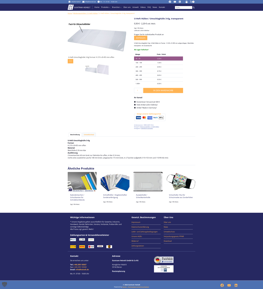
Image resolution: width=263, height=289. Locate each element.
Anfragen (140, 38)
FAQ (149, 7)
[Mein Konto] (186, 2)
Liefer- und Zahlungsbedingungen (145, 232)
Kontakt (162, 7)
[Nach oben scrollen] (259, 262)
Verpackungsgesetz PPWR (174, 236)
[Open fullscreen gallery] (70, 61)
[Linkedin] (180, 2)
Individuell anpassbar (147, 128)
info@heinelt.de (82, 269)
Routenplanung (118, 271)
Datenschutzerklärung (140, 227)
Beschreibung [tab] (75, 135)
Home (96, 7)
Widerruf (135, 241)
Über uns (127, 7)
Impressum (136, 222)
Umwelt (135, 7)
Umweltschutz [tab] (89, 135)
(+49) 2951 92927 (79, 264)
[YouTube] (175, 2)
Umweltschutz (169, 232)
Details (82, 207)
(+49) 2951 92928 (80, 267)
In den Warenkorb (163, 90)
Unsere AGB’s (137, 236)
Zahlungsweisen (138, 246)
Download (168, 241)
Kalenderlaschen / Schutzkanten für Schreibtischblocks (77, 197)
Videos (143, 7)
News (155, 7)
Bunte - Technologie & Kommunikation (135, 287)
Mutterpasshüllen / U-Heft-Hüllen (85, 13)
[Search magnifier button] (193, 7)
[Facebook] (170, 2)
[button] (4, 284)
